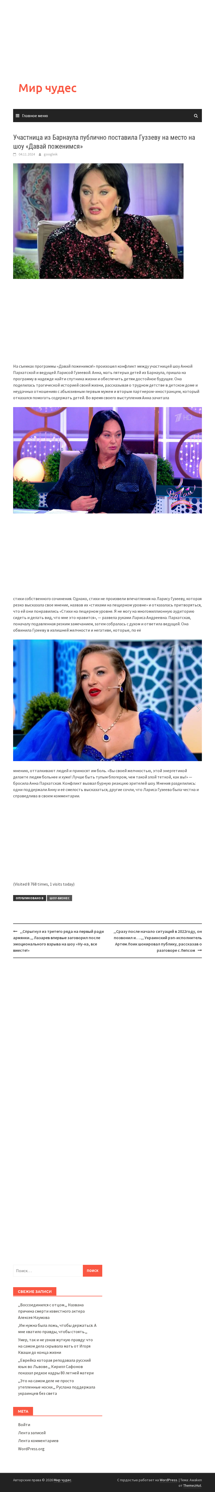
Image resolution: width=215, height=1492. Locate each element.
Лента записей (32, 1432)
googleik (51, 154)
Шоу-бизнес (59, 898)
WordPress (168, 1480)
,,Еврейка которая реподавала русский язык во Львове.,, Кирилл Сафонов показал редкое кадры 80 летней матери (56, 1366)
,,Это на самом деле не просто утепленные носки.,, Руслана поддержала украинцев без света (56, 1387)
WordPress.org (31, 1448)
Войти (24, 1424)
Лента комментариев (38, 1440)
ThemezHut (192, 1485)
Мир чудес (47, 87)
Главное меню (35, 115)
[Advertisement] (107, 37)
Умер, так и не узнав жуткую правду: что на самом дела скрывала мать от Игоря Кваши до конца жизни (55, 1346)
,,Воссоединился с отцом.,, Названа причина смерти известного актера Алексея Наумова (51, 1311)
